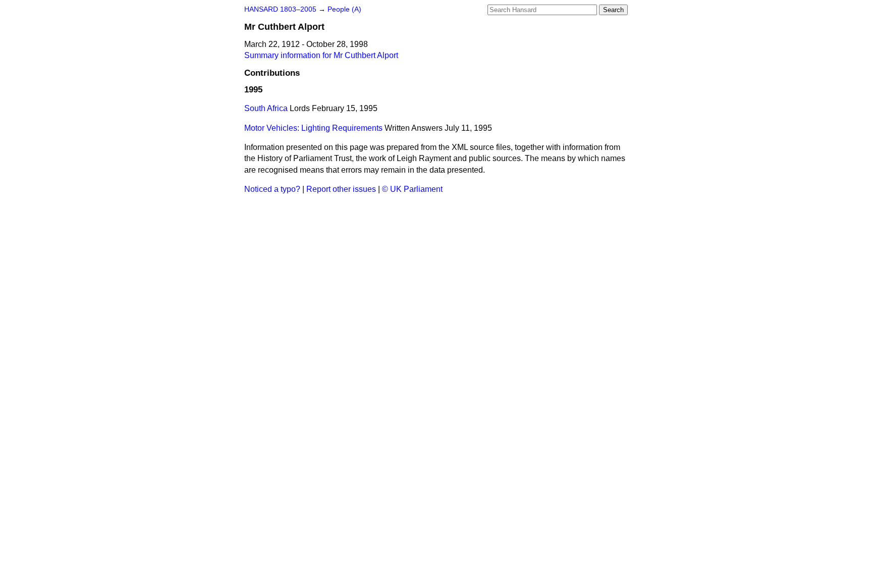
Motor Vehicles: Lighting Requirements (313, 128)
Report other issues (341, 189)
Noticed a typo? (272, 189)
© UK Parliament (412, 189)
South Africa (266, 108)
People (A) (344, 9)
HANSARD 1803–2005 (280, 9)
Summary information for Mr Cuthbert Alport (321, 55)
